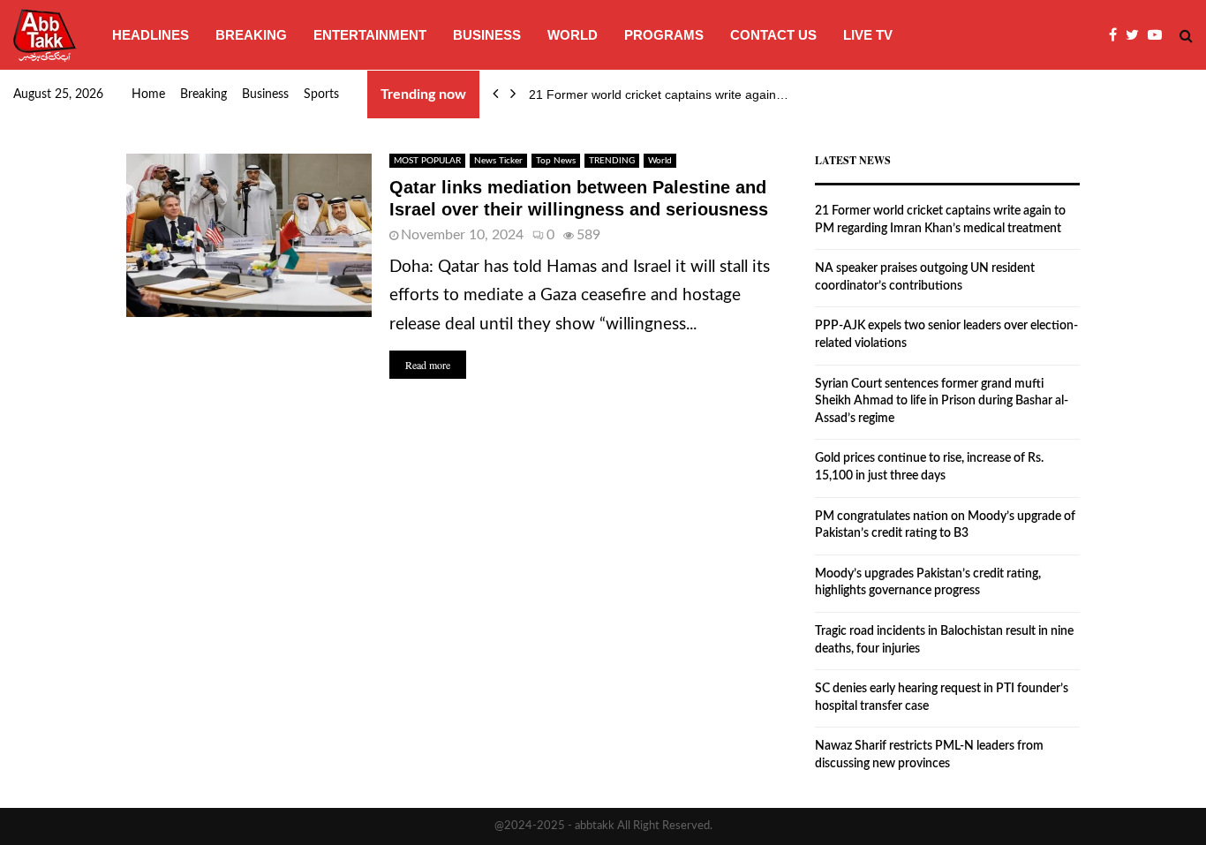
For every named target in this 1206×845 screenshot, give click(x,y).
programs (664, 34)
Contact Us (773, 34)
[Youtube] (1159, 35)
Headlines (150, 34)
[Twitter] (1137, 35)
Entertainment (369, 34)
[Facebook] (1117, 35)
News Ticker (498, 160)
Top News (556, 160)
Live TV (868, 34)
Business (487, 34)
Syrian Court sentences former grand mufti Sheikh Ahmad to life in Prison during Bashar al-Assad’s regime (941, 401)
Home (148, 94)
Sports (321, 94)
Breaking (251, 34)
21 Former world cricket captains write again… (658, 94)
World (572, 34)
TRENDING (612, 160)
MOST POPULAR (427, 160)
